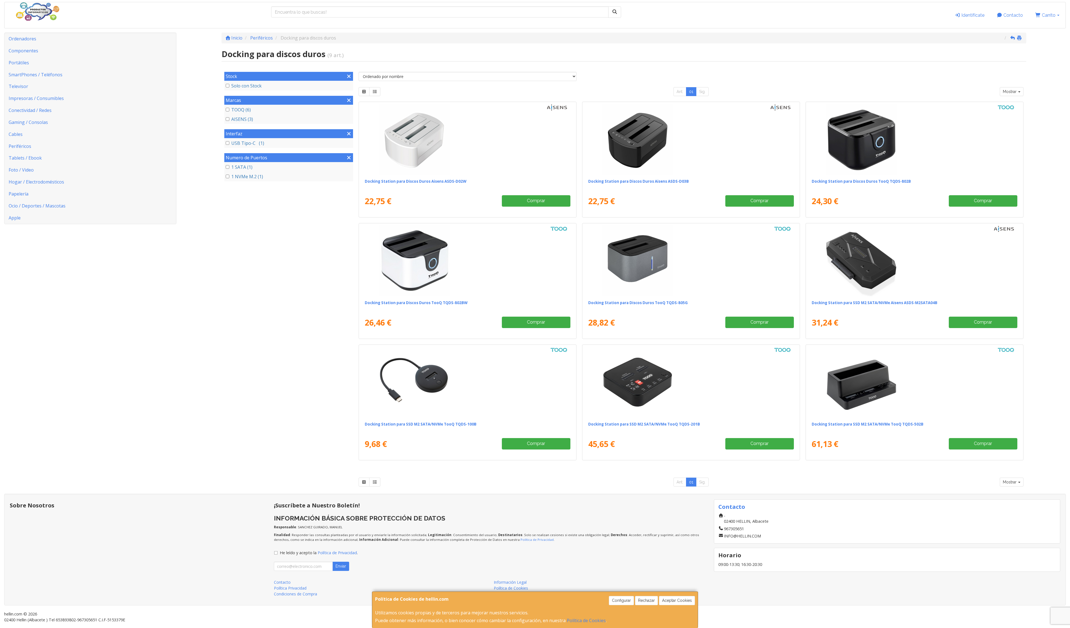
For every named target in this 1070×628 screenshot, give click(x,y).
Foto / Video (21, 170)
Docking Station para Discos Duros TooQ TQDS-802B (861, 181)
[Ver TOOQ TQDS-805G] (690, 260)
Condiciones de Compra (295, 594)
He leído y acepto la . (319, 552)
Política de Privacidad (537, 539)
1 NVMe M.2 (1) (247, 177)
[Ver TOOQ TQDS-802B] (914, 139)
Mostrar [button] (1010, 91)
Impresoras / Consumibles (36, 98)
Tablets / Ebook (25, 158)
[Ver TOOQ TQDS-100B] (467, 382)
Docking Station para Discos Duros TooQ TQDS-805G (638, 302)
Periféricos (20, 146)
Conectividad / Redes (30, 110)
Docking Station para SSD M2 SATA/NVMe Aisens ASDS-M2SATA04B (874, 302)
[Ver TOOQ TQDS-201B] (690, 382)
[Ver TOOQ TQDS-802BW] (467, 260)
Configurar (621, 600)
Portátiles (19, 63)
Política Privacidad (290, 588)
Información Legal (510, 582)
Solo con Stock (246, 86)
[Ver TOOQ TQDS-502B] (914, 382)
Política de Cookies (586, 620)
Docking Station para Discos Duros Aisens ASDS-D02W (415, 181)
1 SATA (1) (241, 167)
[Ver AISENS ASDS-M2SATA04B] (914, 260)
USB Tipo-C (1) (247, 143)
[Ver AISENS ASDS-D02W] (467, 139)
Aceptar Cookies (677, 600)
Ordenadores (22, 39)
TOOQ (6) (241, 110)
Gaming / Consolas (28, 122)
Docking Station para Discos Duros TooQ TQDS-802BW (416, 302)
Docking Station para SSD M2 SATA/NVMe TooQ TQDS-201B (644, 424)
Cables (16, 134)
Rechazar (646, 600)
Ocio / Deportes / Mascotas (37, 206)
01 (691, 91)
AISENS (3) (242, 119)
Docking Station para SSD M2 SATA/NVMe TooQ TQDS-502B (867, 424)
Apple (15, 218)
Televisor (18, 86)
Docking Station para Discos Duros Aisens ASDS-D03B (638, 181)
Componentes (23, 51)
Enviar (340, 566)
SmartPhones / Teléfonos (35, 75)
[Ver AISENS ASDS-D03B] (690, 139)
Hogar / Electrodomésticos (36, 182)
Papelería (18, 194)
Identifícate (972, 15)
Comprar (536, 200)
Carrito (1049, 15)
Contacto (1012, 15)
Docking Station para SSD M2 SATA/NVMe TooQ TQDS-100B (420, 424)
